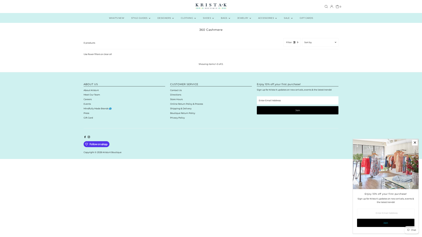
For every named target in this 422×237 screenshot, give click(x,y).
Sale (287, 18)
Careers (88, 99)
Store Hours (176, 99)
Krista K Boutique (112, 152)
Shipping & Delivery (181, 108)
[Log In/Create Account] (331, 6)
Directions (175, 94)
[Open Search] (326, 6)
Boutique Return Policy (182, 113)
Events (87, 104)
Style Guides (139, 18)
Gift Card (88, 117)
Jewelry (243, 18)
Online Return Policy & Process (186, 104)
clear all (108, 54)
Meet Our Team (92, 94)
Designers (164, 18)
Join (297, 110)
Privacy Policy (177, 117)
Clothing (187, 18)
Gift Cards (306, 18)
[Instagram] (89, 137)
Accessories (266, 18)
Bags (224, 18)
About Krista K (91, 90)
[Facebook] (85, 137)
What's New (116, 18)
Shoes (207, 18)
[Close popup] (415, 142)
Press (86, 113)
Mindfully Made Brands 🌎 (98, 108)
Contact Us (176, 90)
